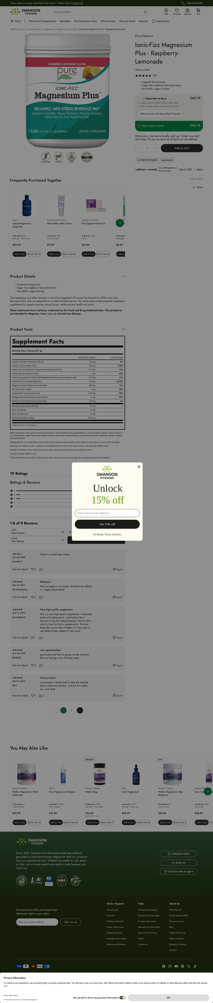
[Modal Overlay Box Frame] (107, 501)
